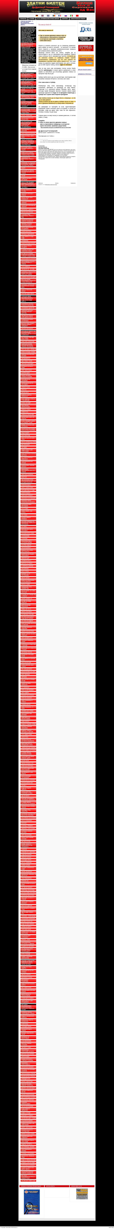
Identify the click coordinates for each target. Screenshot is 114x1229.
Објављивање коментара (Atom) (51, 184)
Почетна (23, 18)
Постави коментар (42, 147)
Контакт (65, 18)
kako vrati (44, 140)
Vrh (113, 1227)
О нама (31, 18)
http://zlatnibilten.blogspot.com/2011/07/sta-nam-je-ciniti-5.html (56, 127)
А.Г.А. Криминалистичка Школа (48, 18)
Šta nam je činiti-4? (44, 24)
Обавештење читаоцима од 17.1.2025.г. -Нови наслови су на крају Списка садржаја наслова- (29, 68)
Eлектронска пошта (78, 18)
